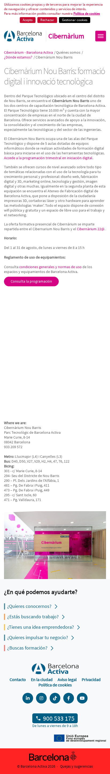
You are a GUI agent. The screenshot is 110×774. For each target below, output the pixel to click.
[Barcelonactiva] (23, 36)
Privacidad (91, 679)
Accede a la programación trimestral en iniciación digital (48, 157)
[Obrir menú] (100, 36)
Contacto (18, 679)
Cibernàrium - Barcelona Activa (29, 52)
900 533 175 (58, 718)
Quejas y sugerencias (76, 766)
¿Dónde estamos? (18, 57)
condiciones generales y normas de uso (50, 266)
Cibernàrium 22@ (90, 228)
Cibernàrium (66, 36)
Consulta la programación (31, 281)
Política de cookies (55, 684)
